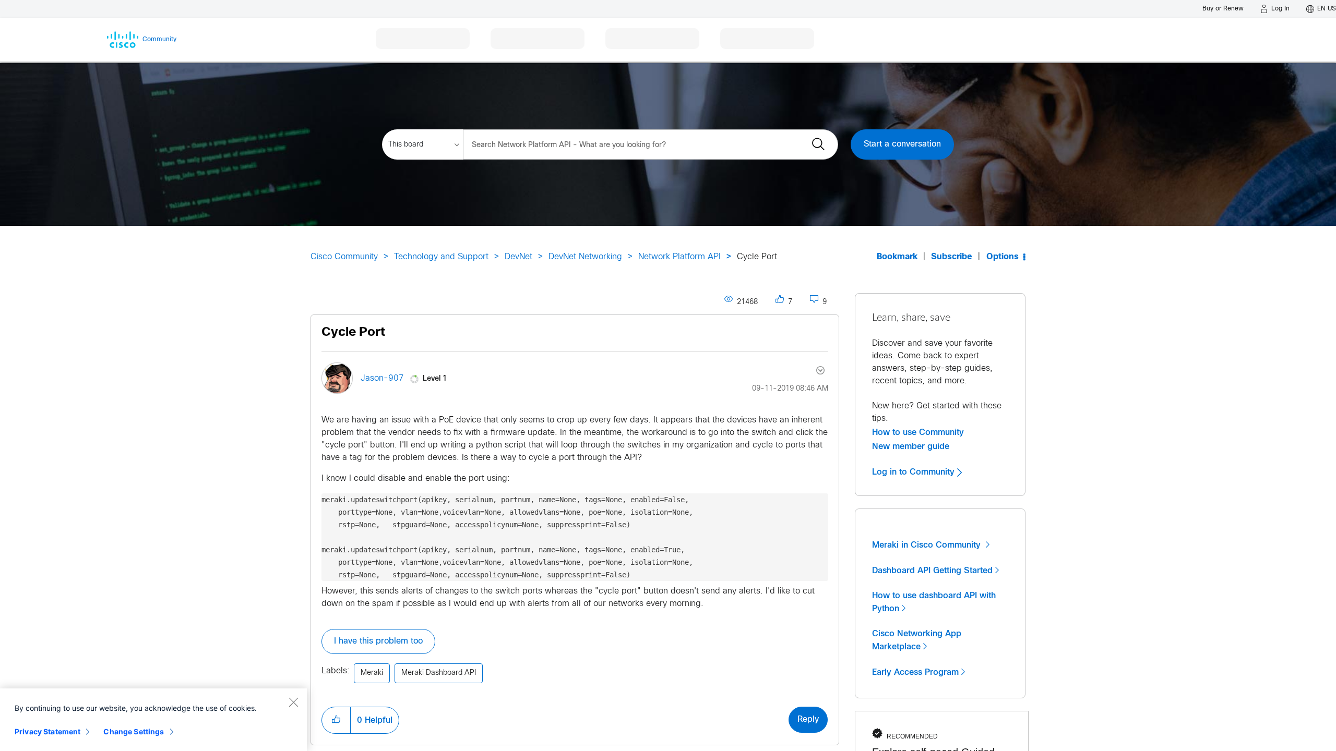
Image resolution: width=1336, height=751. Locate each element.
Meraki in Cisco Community (927, 545)
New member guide (910, 446)
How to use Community (918, 432)
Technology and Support (441, 257)
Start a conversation (902, 144)
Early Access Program (915, 672)
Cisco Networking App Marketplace (916, 640)
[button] (336, 720)
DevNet (518, 257)
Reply (808, 719)
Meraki (372, 673)
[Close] (293, 702)
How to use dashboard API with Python (934, 602)
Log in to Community (914, 472)
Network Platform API (679, 257)
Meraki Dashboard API (438, 673)
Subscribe (951, 257)
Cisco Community (344, 257)
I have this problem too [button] (378, 641)
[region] (153, 719)
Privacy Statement (47, 731)
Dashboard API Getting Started (932, 570)
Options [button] (1002, 257)
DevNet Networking (585, 257)
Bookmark (897, 257)
